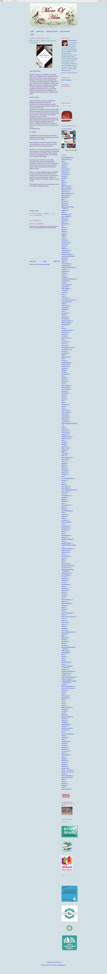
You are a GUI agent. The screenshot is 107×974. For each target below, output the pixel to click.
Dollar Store (65, 332)
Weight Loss (65, 768)
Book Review (65, 214)
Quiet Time (65, 634)
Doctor (63, 328)
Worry (63, 781)
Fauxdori (64, 368)
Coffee (63, 262)
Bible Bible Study (66, 186)
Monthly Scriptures (67, 548)
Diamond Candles (66, 321)
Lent (63, 512)
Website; (64, 764)
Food (63, 383)
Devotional (65, 319)
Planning (64, 605)
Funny (63, 395)
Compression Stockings (68, 267)
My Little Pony (66, 567)
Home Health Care (67, 457)
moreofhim (73, 40)
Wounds (64, 783)
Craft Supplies (65, 288)
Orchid (63, 582)
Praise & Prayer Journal (68, 616)
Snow (63, 699)
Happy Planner (66, 438)
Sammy (64, 664)
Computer (64, 269)
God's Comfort (65, 412)
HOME (32, 31)
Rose (63, 660)
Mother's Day (65, 550)
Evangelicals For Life (67, 347)
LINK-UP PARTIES (65, 31)
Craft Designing (66, 284)
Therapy (64, 726)
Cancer (63, 239)
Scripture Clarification (68, 671)
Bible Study (65, 191)
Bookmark (64, 220)
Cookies (64, 275)
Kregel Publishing (66, 511)
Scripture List (65, 675)
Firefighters (65, 374)
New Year (64, 577)
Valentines (64, 749)
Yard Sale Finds (66, 789)
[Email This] (49, 213)
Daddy (63, 303)
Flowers (64, 379)
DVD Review (65, 341)
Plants (63, 607)
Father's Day (65, 366)
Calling (63, 235)
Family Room (65, 364)
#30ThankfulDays (66, 157)
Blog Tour (64, 205)
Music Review (65, 564)
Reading (64, 639)
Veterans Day (65, 751)
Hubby (63, 465)
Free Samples (65, 389)
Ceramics (64, 244)
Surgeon (64, 718)
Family (63, 361)
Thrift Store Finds (66, 728)
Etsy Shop (64, 345)
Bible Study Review (67, 193)
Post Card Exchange (67, 613)
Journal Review (66, 495)
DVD (63, 340)
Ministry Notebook (67, 539)
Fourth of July (65, 387)
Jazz (63, 482)
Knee (63, 503)
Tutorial (64, 745)
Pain (63, 586)
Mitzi (63, 541)
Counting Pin (65, 281)
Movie (63, 554)
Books (63, 222)
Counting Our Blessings (68, 279)
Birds (63, 199)
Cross (63, 296)
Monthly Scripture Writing (69, 545)
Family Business (66, 362)
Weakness (64, 760)
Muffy (63, 560)
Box (63, 225)
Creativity (64, 290)
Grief (63, 427)
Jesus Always (65, 486)
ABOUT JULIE (40, 31)
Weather (64, 762)
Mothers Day (65, 552)
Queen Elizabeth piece (68, 632)
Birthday (64, 201)
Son (63, 701)
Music (63, 562)
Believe (64, 182)
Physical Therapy (66, 599)
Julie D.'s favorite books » (72, 150)
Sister (63, 692)
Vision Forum (65, 755)
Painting (64, 588)
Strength (64, 711)
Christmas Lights (66, 254)
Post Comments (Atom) (43, 264)
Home (44, 261)
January (64, 480)
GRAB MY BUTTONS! (51, 31)
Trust (63, 739)
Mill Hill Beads (66, 535)
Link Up (64, 514)
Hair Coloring (65, 432)
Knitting (64, 509)
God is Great (65, 410)
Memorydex (65, 530)
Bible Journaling (66, 188)
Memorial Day (65, 528)
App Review (65, 172)
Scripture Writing (66, 679)
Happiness (64, 434)
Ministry (64, 537)
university (64, 747)
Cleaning (64, 260)
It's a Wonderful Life (67, 478)
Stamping (64, 709)
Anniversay (65, 170)
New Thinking (65, 575)
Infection (64, 469)
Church (63, 258)
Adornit (64, 165)
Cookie (63, 273)
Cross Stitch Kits (66, 302)
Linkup (63, 516)
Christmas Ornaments (68, 256)
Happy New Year (66, 436)
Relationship (65, 650)
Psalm (63, 626)
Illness (63, 467)
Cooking (64, 277)
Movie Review (65, 556)
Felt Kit (64, 372)
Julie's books (67, 129)
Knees (63, 507)
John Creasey (65, 491)
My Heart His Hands (67, 565)
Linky (63, 518)
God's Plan (64, 414)
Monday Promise (66, 543)
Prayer (63, 620)
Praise (63, 615)
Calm (63, 237)
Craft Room (65, 286)
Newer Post (32, 261)
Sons (63, 703)
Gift (63, 400)
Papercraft (64, 590)
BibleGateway (65, 195)
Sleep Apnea (65, 696)
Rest (63, 654)
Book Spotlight (66, 216)
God (63, 408)
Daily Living (65, 305)
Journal (64, 493)
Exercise (64, 351)
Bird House (65, 197)
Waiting (64, 758)
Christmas (64, 252)
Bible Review (38, 215)
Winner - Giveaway (67, 770)
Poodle (63, 609)
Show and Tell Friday (67, 688)
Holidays (64, 450)
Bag (63, 180)
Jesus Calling (65, 488)
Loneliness (65, 520)
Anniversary (65, 169)
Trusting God (65, 741)
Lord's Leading (66, 522)
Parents (64, 592)
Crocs (63, 294)
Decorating (65, 313)
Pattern (64, 594)
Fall (63, 359)
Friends (64, 391)
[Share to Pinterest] (54, 213)
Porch (63, 611)
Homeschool (65, 459)
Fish (63, 376)
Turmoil (64, 743)
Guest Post (64, 431)
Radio (63, 636)
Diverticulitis (65, 324)
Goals (63, 406)
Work (63, 779)
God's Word (65, 416)
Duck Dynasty (65, 338)
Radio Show (65, 637)
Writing (64, 785)
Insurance (64, 472)
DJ (62, 326)
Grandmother (65, 421)
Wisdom (64, 774)
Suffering (64, 715)
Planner (64, 601)
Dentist (64, 315)
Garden (64, 399)
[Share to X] (51, 213)
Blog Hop (64, 203)
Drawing (64, 334)
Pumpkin (64, 628)
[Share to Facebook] (53, 213)
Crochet (64, 292)
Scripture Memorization (68, 677)
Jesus (63, 484)
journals (64, 497)
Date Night (64, 307)
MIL (63, 533)
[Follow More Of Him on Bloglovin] (68, 106)
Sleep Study (65, 698)
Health (63, 444)
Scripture (64, 669)
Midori (63, 531)
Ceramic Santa (66, 243)
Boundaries (65, 224)
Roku (63, 658)
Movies (64, 558)
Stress (63, 713)
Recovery (64, 645)
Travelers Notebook (67, 734)
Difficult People (66, 322)
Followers (64, 381)
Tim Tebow (65, 730)
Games (63, 397)
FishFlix (64, 378)
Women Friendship (67, 776)
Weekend (64, 766)
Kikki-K (64, 499)
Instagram (64, 471)
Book (63, 212)
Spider (63, 705)
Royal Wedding (66, 662)
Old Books (64, 580)
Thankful (64, 722)
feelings (64, 370)
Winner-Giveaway (67, 772)
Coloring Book (65, 265)
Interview (64, 474)
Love (63, 524)
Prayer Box (65, 622)
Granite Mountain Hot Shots (69, 423)
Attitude (64, 176)
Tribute (64, 736)
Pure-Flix (64, 630)
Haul (63, 440)
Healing (64, 442)
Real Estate (65, 641)
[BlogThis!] (50, 213)
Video (63, 753)
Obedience (64, 578)
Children (64, 248)
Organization (65, 584)
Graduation (65, 419)
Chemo (63, 246)
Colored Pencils (66, 263)
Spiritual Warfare (66, 707)
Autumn (64, 178)
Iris (62, 476)
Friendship (65, 393)
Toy (63, 732)
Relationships (65, 652)
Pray (63, 618)
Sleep (63, 694)
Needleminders (66, 573)
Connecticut (65, 271)
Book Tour (64, 218)
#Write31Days (65, 159)
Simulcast (64, 690)
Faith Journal (65, 357)
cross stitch (65, 298)
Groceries (64, 429)
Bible (63, 184)
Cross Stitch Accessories (68, 300)
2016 (63, 161)
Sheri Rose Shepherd (67, 686)
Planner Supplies (66, 603)
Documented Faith (67, 330)
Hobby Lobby (65, 448)
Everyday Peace (66, 349)
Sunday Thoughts (66, 717)
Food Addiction (66, 385)
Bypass (63, 229)
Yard (63, 787)
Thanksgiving (65, 724)
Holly (63, 452)
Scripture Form (66, 673)
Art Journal (65, 174)
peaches (64, 596)
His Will (64, 446)
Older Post (56, 261)
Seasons (64, 684)
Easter (63, 343)
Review (64, 656)
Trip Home (65, 737)
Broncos (64, 227)
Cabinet (64, 231)
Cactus (63, 233)
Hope (63, 461)
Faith (63, 355)
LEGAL (32, 34)
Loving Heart (65, 526)
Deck (63, 311)
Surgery (64, 720)
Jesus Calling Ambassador (69, 490)
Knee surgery (65, 505)
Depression (65, 317)
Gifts (63, 402)
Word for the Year (66, 777)
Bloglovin (64, 210)
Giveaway (64, 404)
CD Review (64, 241)
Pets (63, 598)
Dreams (64, 336)
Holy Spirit (64, 453)
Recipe (63, 643)
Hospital (64, 463)
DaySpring (64, 309)
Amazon (64, 167)
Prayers (64, 624)
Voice (63, 756)
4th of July (64, 163)
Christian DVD (65, 250)
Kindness (64, 501)
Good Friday (65, 418)
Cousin (63, 282)
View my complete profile (69, 72)
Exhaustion (65, 353)
